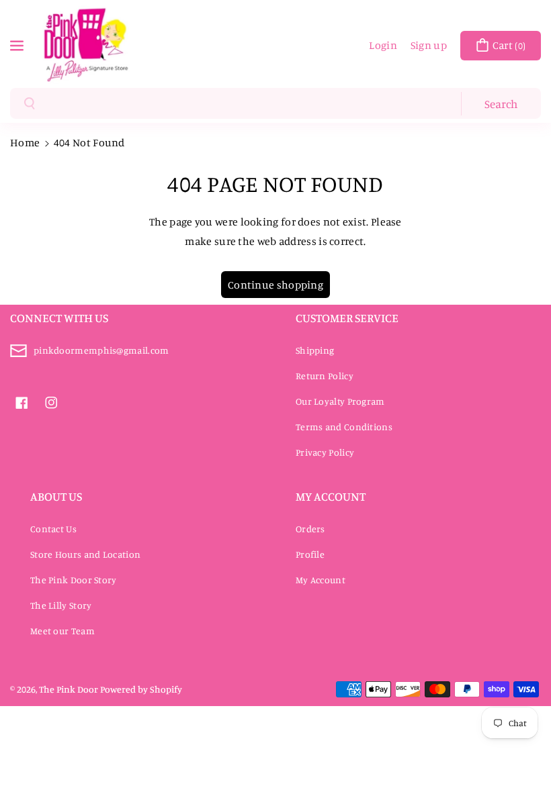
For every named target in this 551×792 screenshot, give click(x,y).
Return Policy (324, 375)
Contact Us (53, 528)
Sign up (429, 45)
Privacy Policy (325, 452)
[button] (18, 44)
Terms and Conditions (344, 426)
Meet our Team (62, 630)
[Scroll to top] (522, 749)
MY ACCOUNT (331, 496)
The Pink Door (68, 689)
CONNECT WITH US (59, 317)
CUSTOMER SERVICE (347, 317)
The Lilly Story (61, 605)
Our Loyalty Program (340, 401)
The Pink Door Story (73, 579)
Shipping (315, 350)
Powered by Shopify (141, 689)
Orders (310, 528)
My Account (320, 579)
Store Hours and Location (85, 554)
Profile (310, 554)
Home (25, 142)
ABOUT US (56, 496)
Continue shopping (275, 284)
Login (383, 45)
